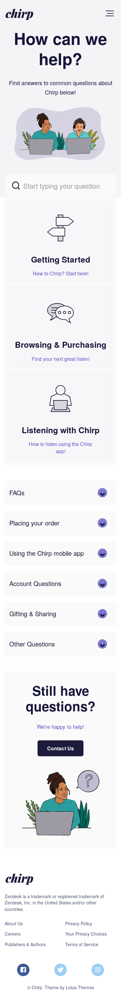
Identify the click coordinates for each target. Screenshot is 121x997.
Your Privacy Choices (86, 934)
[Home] (19, 14)
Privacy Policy (78, 923)
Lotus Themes (80, 987)
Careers (12, 934)
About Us (14, 923)
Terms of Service (81, 944)
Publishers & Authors (25, 944)
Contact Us (60, 748)
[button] (109, 13)
